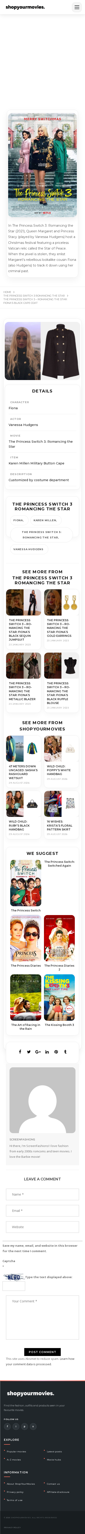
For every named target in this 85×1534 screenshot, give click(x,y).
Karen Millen (45, 520)
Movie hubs (54, 1459)
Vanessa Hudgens (28, 549)
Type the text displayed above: (49, 1277)
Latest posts (54, 1451)
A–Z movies (14, 1459)
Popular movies (16, 1451)
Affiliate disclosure (58, 1492)
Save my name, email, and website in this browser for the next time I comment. (40, 1248)
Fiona (18, 520)
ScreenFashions (22, 1139)
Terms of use (14, 1500)
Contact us (53, 1483)
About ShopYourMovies (21, 1483)
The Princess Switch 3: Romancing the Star (41, 534)
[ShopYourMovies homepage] (25, 7)
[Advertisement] (42, 59)
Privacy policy (15, 1492)
